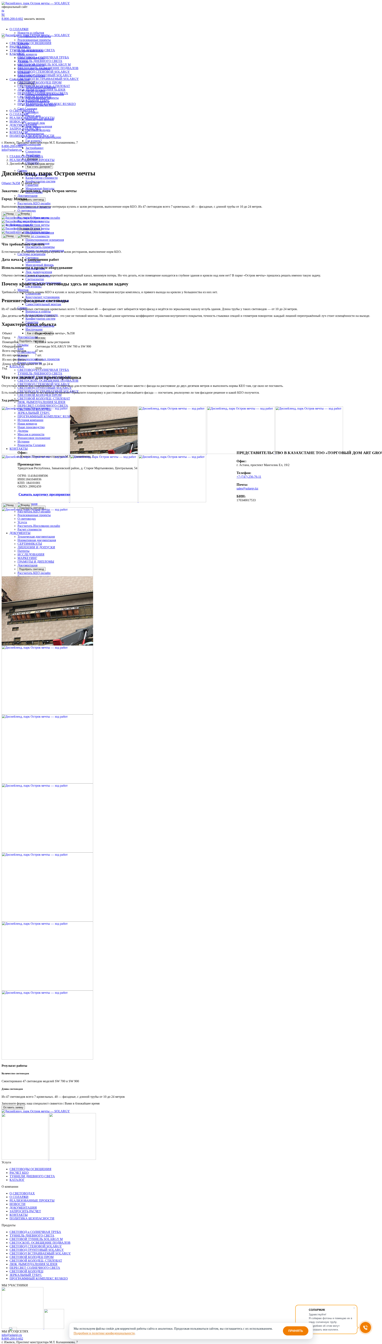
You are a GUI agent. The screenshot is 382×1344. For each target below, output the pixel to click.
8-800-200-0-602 (12, 18)
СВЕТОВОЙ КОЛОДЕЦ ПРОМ (39, 395)
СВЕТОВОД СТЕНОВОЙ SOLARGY (44, 71)
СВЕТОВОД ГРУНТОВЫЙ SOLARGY (45, 387)
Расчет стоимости (37, 236)
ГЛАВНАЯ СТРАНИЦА (26, 156)
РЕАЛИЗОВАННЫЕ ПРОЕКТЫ (32, 118)
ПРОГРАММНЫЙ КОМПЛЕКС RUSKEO (47, 104)
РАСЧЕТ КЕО (19, 46)
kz (3, 14)
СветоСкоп (33, 115)
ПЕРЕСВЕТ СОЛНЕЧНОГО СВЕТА (43, 405)
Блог (21, 348)
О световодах (27, 210)
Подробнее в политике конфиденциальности (104, 1333)
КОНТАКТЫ (19, 132)
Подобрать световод (31, 199)
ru (3, 10)
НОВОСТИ (17, 121)
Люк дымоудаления (38, 126)
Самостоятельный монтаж (43, 304)
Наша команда (27, 54)
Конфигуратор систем (40, 181)
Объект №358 (11, 183)
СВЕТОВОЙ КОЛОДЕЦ (34, 96)
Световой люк (35, 123)
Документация (27, 195)
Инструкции (34, 329)
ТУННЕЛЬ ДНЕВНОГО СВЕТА (40, 373)
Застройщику (34, 148)
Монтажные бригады (39, 188)
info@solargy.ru (12, 149)
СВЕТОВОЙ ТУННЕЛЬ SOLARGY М (44, 64)
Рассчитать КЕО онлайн (34, 203)
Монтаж (23, 290)
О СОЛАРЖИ (19, 29)
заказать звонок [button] (34, 18)
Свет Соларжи (27, 108)
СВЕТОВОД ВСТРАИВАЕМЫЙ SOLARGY (48, 79)
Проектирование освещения (44, 239)
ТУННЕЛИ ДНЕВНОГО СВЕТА (32, 50)
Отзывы (23, 344)
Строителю (33, 151)
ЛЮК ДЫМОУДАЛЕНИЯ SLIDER (41, 402)
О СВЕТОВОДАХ (22, 110)
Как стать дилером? (39, 166)
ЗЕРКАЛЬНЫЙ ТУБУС (34, 100)
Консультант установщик (42, 297)
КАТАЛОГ (17, 366)
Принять (295, 1330)
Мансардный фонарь (39, 265)
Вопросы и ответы (38, 311)
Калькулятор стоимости (41, 177)
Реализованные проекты (34, 40)
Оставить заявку (14, 22)
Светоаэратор (34, 133)
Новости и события (31, 32)
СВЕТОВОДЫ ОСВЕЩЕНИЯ (30, 43)
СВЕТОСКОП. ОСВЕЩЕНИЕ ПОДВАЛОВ (48, 380)
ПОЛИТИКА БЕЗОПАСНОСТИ (32, 135)
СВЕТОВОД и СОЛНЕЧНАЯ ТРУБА (43, 370)
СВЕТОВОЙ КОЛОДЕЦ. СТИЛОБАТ (44, 398)
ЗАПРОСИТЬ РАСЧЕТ (25, 128)
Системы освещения (31, 254)
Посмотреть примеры (40, 247)
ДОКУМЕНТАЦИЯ (23, 125)
